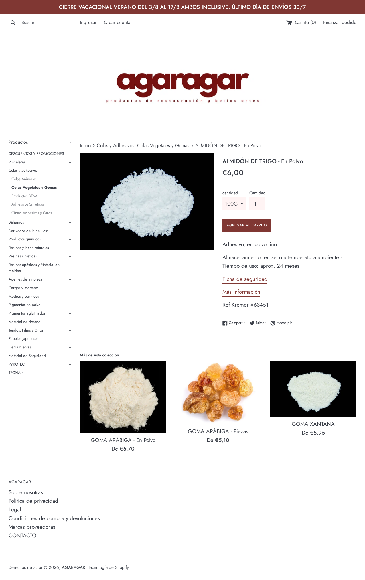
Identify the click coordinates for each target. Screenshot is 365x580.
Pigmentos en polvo (40, 304)
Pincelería (40, 162)
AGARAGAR (73, 567)
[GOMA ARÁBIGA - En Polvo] (123, 397)
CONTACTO (22, 535)
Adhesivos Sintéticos (27, 204)
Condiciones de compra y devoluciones (54, 518)
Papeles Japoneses (40, 338)
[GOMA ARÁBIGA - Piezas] (218, 392)
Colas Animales (23, 179)
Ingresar (88, 22)
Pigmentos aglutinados (40, 313)
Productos (40, 142)
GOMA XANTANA (313, 424)
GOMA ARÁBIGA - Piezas (218, 431)
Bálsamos (40, 222)
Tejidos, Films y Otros (40, 330)
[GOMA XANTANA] (313, 389)
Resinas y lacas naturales (40, 247)
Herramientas (40, 347)
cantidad (230, 193)
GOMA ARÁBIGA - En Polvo (123, 440)
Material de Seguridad (40, 355)
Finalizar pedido (339, 22)
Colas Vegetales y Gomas (34, 187)
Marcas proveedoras (32, 527)
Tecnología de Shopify (108, 567)
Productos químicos (40, 239)
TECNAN (40, 372)
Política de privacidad (33, 501)
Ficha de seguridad (244, 279)
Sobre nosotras (26, 492)
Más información (241, 292)
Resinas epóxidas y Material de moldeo (40, 268)
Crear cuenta (117, 22)
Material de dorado (40, 322)
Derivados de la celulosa (29, 231)
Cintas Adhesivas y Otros (31, 213)
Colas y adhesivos (40, 170)
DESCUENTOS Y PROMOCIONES (36, 153)
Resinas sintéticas (40, 256)
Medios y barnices (40, 296)
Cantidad (257, 193)
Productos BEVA (24, 196)
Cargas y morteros (40, 288)
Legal (15, 509)
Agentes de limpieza (40, 279)
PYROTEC (40, 364)
